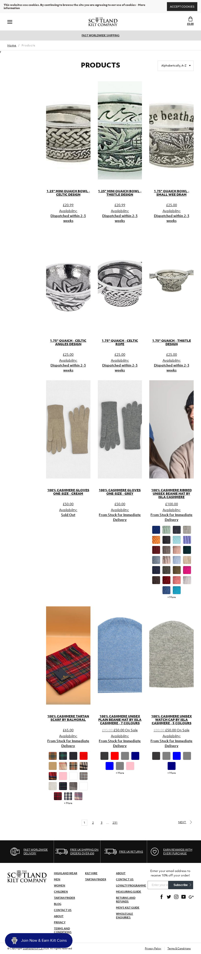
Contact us (125, 879)
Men (57, 879)
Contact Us (63, 910)
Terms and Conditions (63, 930)
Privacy (59, 922)
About (58, 916)
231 (115, 823)
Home (11, 45)
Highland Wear (65, 873)
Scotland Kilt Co (33, 948)
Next (182, 822)
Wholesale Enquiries (124, 915)
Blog (57, 904)
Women (59, 885)
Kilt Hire (91, 873)
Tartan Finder (64, 898)
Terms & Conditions (179, 948)
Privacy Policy (153, 948)
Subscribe (181, 885)
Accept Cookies (182, 6)
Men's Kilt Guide (127, 908)
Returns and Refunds (125, 899)
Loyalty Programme (131, 885)
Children (61, 892)
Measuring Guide (128, 892)
